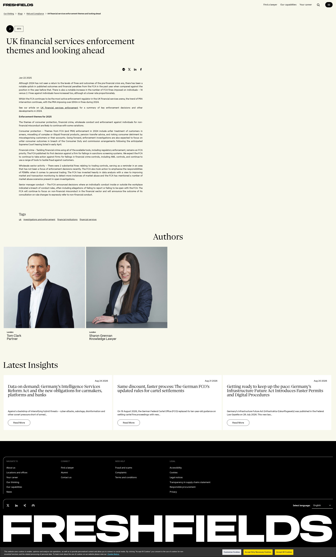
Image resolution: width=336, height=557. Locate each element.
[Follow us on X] (8, 505)
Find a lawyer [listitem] (67, 467)
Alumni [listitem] (64, 472)
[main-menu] (329, 5)
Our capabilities (288, 4)
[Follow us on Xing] (24, 505)
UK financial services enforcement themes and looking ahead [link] (74, 14)
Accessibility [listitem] (176, 467)
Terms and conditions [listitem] (126, 477)
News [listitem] (9, 491)
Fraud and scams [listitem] (123, 467)
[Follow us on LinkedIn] (16, 505)
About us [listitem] (10, 467)
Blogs (20, 14)
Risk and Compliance (35, 14)
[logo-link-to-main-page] (18, 5)
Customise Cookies (232, 552)
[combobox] (322, 505)
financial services (88, 219)
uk (20, 219)
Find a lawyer (270, 4)
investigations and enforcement (39, 219)
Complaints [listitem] (121, 472)
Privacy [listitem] (173, 491)
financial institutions (67, 219)
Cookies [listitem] (174, 472)
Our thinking (9, 14)
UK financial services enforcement (59, 107)
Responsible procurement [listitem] (183, 487)
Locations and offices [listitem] (16, 472)
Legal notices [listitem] (176, 477)
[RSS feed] (33, 505)
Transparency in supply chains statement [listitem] (190, 482)
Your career (306, 4)
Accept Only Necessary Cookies (258, 552)
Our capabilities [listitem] (14, 487)
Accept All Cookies (284, 552)
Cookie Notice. (113, 554)
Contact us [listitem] (66, 477)
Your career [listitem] (12, 477)
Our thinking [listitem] (12, 482)
